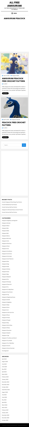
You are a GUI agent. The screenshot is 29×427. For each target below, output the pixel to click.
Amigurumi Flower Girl (6, 284)
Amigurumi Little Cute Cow (8, 312)
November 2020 (5, 417)
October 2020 (5, 420)
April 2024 (4, 359)
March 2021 (4, 407)
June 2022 (4, 397)
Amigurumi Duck (5, 271)
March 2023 (4, 374)
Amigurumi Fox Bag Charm (8, 289)
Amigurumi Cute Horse (7, 253)
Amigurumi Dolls (5, 266)
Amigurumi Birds (15, 75)
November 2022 (5, 384)
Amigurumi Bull (5, 233)
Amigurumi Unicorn (6, 345)
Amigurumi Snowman (6, 330)
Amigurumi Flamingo (6, 281)
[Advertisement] (14, 37)
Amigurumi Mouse (6, 315)
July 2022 (4, 394)
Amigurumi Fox (5, 287)
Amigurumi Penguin (6, 320)
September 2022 (6, 389)
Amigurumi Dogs (5, 264)
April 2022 (4, 402)
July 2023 (4, 364)
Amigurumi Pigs (5, 322)
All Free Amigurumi (14, 4)
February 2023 (5, 376)
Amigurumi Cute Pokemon (7, 258)
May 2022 (4, 400)
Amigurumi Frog (5, 294)
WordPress (25, 425)
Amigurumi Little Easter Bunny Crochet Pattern (12, 209)
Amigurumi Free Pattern (7, 292)
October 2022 (5, 387)
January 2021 (5, 412)
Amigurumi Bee (5, 228)
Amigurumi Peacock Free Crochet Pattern (13, 79)
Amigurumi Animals (16, 119)
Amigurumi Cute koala (7, 256)
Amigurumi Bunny (6, 235)
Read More (5, 93)
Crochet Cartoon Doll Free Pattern (9, 207)
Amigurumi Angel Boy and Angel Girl (9, 220)
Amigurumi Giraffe (6, 299)
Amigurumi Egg (5, 274)
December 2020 (5, 415)
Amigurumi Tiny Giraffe (7, 340)
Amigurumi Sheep (6, 327)
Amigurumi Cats (5, 241)
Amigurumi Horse (5, 307)
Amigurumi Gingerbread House (8, 297)
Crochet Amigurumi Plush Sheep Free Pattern (12, 202)
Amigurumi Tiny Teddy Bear (8, 343)
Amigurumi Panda (6, 317)
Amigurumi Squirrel (6, 333)
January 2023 (5, 379)
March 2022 (4, 405)
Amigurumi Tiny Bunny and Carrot (9, 338)
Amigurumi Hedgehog (6, 302)
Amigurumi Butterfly (6, 238)
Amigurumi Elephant (6, 276)
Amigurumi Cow (5, 248)
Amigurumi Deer (5, 261)
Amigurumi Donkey (6, 269)
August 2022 (5, 392)
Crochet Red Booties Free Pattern (9, 204)
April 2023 (4, 371)
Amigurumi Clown (6, 246)
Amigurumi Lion (5, 310)
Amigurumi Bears (5, 225)
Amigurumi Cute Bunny (7, 251)
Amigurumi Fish (5, 279)
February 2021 (5, 410)
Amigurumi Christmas (6, 243)
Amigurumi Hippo (5, 304)
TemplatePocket (14, 425)
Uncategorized (5, 350)
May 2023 (4, 369)
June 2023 (4, 366)
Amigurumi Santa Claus (7, 325)
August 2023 (5, 361)
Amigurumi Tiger (5, 335)
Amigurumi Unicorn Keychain (8, 348)
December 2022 (5, 382)
